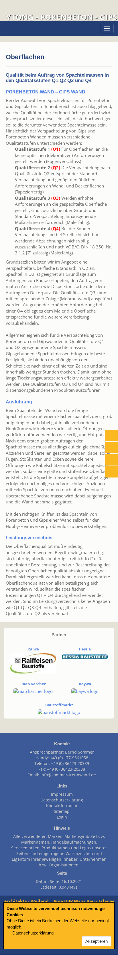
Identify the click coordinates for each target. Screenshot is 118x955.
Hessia (85, 649)
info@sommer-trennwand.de (68, 775)
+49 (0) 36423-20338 (66, 769)
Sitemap (61, 811)
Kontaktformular (61, 805)
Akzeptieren (96, 941)
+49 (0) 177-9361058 (69, 757)
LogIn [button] (60, 817)
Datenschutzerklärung (60, 800)
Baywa (85, 683)
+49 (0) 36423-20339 (70, 763)
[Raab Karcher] (33, 691)
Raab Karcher (33, 683)
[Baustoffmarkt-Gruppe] (59, 712)
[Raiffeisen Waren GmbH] (33, 663)
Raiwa (33, 649)
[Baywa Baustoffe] (85, 691)
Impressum (61, 794)
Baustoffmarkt (59, 704)
